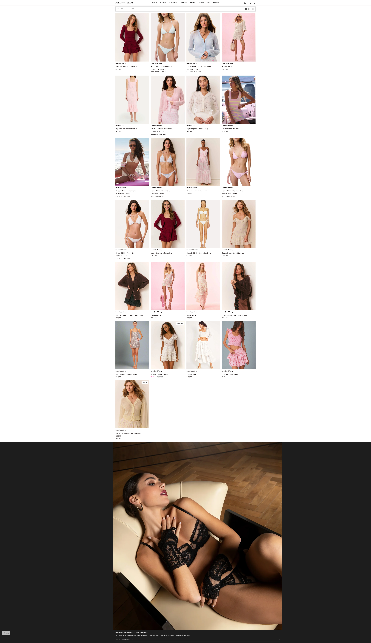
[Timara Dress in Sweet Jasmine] (239, 224)
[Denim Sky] (159, 196)
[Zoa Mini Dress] (168, 286)
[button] (155, 3)
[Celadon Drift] (152, 72)
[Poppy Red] (159, 72)
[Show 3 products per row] (249, 9)
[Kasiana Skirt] (203, 345)
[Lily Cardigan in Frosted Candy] (203, 100)
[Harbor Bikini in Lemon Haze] (132, 162)
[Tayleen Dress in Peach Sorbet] (132, 100)
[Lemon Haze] (123, 196)
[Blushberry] (191, 72)
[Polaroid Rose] (155, 72)
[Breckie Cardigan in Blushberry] (168, 100)
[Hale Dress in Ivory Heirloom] (203, 162)
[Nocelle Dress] (203, 286)
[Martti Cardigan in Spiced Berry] (168, 224)
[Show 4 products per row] (253, 9)
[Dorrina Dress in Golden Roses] (132, 345)
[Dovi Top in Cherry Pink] (239, 345)
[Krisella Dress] (239, 37)
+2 (162, 72)
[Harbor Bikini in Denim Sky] (168, 162)
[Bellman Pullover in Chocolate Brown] (239, 286)
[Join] (278, 639)
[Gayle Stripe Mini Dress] (239, 100)
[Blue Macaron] (187, 72)
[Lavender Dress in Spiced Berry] (132, 37)
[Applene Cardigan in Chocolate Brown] (132, 286)
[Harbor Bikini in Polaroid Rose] (239, 162)
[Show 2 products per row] (246, 9)
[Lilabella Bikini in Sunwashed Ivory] (203, 224)
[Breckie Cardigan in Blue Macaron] (203, 37)
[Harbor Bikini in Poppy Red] (132, 224)
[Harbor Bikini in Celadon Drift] (168, 37)
